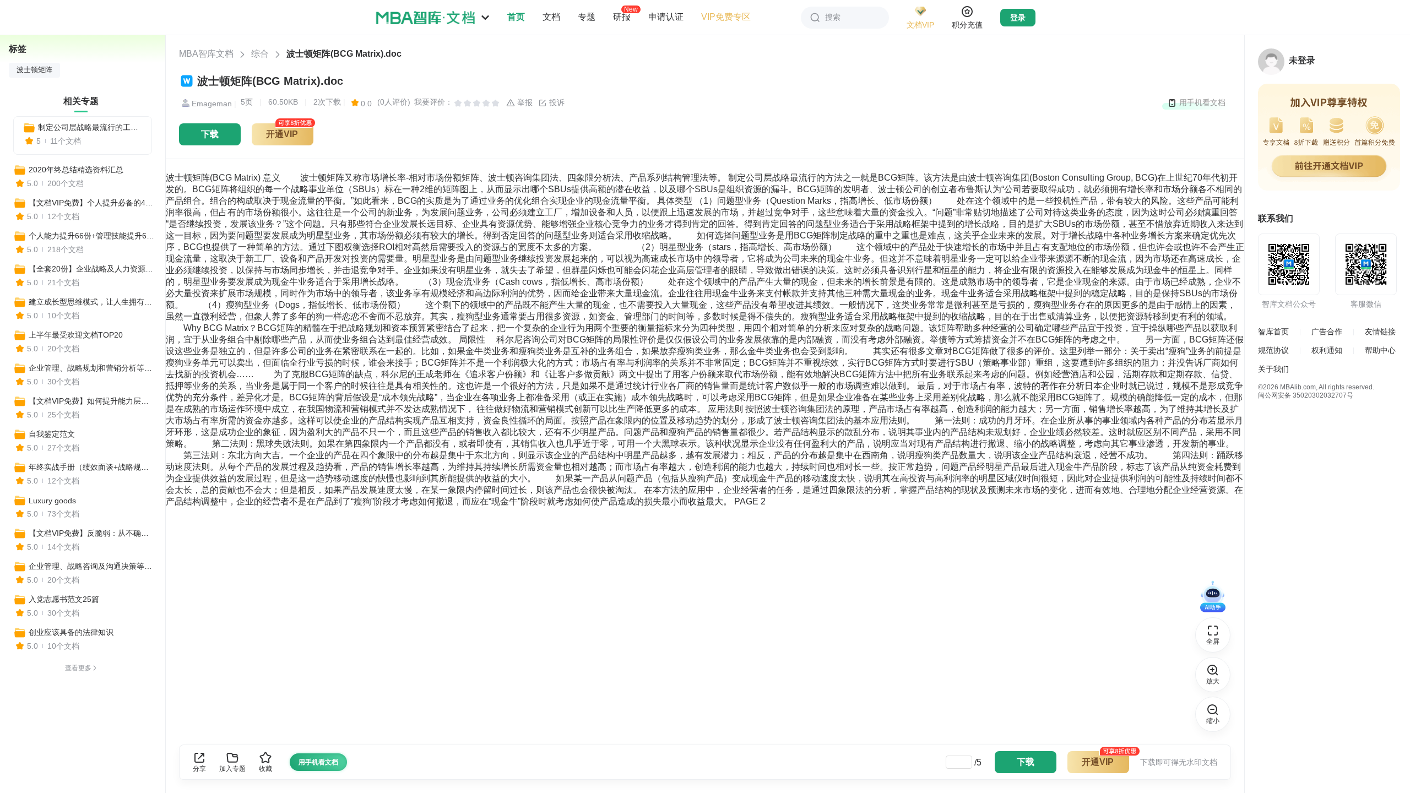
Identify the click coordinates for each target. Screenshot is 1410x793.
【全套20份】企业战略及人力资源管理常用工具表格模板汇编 (92, 268)
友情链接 (1380, 331)
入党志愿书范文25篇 (64, 599)
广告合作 (1326, 331)
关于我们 (1273, 369)
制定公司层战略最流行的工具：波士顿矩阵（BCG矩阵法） (90, 127)
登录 (1018, 17)
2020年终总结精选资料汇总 (76, 169)
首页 (516, 16)
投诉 (556, 102)
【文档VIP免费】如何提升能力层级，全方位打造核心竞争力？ (92, 401)
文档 (551, 16)
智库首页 (1273, 331)
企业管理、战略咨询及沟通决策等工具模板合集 (92, 566)
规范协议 (1273, 350)
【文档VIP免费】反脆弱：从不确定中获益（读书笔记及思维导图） (92, 533)
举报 (524, 102)
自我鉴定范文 (52, 434)
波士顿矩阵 (34, 70)
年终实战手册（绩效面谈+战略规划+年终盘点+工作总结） (92, 467)
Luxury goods (52, 500)
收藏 (265, 769)
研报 (622, 16)
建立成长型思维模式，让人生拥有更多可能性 (92, 301)
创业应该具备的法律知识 (71, 632)
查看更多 (78, 668)
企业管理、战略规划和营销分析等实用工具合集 (92, 367)
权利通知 (1326, 350)
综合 (260, 53)
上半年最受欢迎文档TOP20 (76, 334)
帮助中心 (1380, 350)
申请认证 (666, 16)
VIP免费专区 (726, 16)
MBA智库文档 (206, 53)
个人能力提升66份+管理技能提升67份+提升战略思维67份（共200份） (92, 235)
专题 (586, 16)
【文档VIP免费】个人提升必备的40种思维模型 (92, 202)
